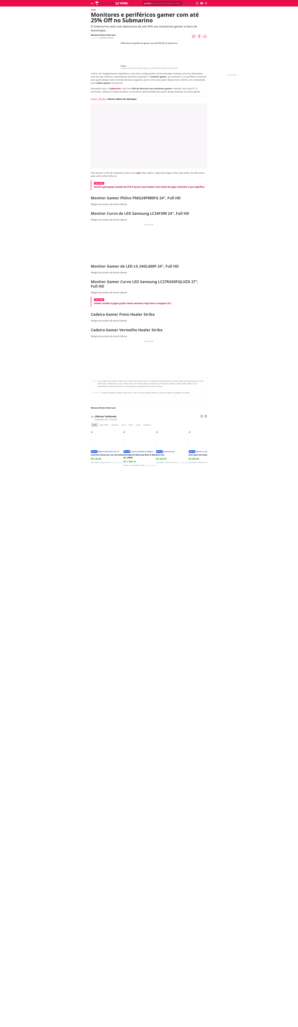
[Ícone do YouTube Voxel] (201, 3)
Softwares (147, 425)
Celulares (115, 425)
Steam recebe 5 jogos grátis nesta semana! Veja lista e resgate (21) (132, 303)
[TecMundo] (96, 3)
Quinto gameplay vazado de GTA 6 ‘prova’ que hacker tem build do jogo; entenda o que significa (149, 186)
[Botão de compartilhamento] (193, 36)
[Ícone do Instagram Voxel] (197, 3)
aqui (138, 172)
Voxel (93, 10)
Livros (123, 425)
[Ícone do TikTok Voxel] (206, 3)
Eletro (131, 425)
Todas (94, 425)
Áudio (138, 425)
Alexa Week (104, 425)
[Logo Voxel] (122, 3)
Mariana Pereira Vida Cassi (103, 35)
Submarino (115, 88)
